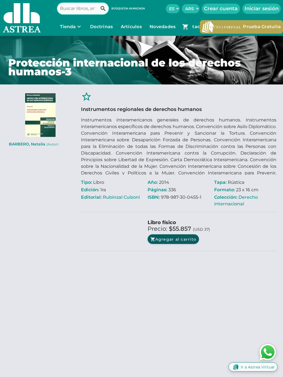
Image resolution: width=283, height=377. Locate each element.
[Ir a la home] (20, 18)
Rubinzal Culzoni (121, 197)
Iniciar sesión (262, 9)
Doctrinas (101, 26)
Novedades (163, 26)
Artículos (132, 26)
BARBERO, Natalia (33, 144)
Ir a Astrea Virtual (257, 367)
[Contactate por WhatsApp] (267, 351)
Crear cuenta (221, 9)
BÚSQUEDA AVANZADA (128, 8)
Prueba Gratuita (262, 26)
